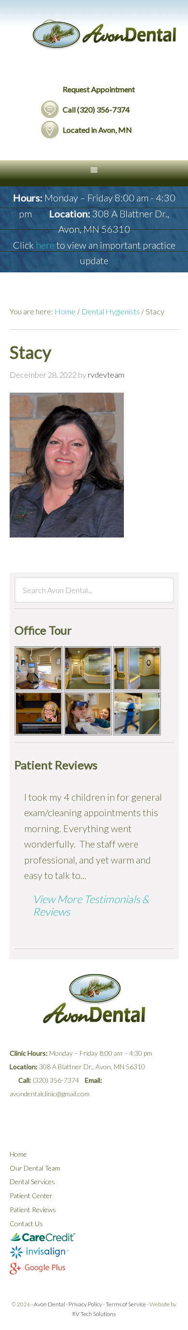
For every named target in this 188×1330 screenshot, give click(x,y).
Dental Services (32, 1181)
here (45, 245)
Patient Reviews (33, 1209)
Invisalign (94, 1252)
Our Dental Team (35, 1168)
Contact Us (26, 1223)
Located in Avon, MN (97, 129)
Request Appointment (99, 89)
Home (18, 1154)
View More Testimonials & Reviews (91, 905)
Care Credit (94, 1237)
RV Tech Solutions (94, 1313)
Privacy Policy (85, 1304)
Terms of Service (126, 1304)
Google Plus (94, 1270)
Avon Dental (105, 46)
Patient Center (31, 1195)
